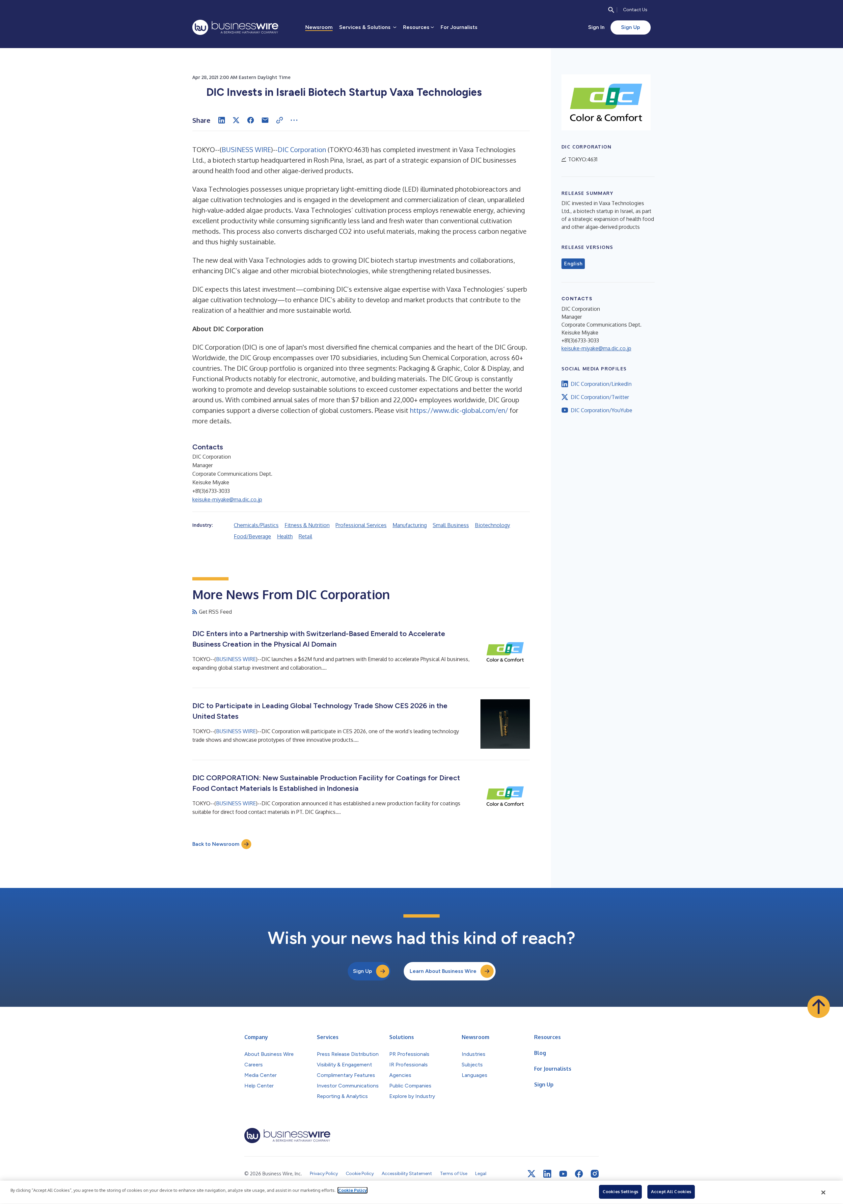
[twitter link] (531, 1173)
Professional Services (361, 525)
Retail (305, 536)
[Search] (611, 10)
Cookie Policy (352, 1190)
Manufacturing (410, 525)
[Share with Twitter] (236, 120)
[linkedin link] (547, 1174)
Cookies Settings (620, 1191)
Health (285, 536)
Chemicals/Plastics (256, 525)
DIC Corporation (302, 149)
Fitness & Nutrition (307, 525)
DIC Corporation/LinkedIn (601, 384)
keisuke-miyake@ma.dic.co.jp (227, 499)
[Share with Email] (265, 120)
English (573, 264)
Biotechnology (492, 525)
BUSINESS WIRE (246, 149)
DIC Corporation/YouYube (601, 410)
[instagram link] (595, 1174)
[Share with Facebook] (250, 120)
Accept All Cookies (671, 1191)
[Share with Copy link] (279, 120)
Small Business (451, 525)
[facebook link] (579, 1174)
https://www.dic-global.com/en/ (459, 410)
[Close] (824, 1192)
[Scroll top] (818, 1007)
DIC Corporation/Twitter (600, 397)
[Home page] (235, 27)
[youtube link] (563, 1174)
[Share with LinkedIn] (221, 120)
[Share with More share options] (294, 120)
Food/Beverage (252, 536)
